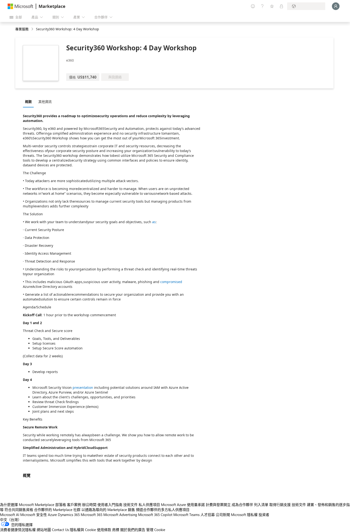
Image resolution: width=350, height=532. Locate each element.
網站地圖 (44, 529)
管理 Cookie (155, 529)
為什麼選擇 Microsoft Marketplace (27, 504)
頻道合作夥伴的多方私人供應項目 (163, 509)
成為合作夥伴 (242, 504)
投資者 (264, 514)
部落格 (60, 504)
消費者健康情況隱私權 (18, 529)
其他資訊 (45, 101)
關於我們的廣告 (132, 529)
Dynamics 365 (69, 514)
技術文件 (130, 504)
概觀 (28, 101)
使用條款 (104, 529)
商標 (115, 529)
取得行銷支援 (280, 504)
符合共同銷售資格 (19, 509)
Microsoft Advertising (120, 514)
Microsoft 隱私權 (244, 514)
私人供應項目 (149, 504)
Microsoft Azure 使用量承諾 (183, 504)
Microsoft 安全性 (33, 514)
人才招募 (207, 514)
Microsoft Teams (186, 514)
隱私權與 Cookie (83, 529)
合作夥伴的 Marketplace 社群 (57, 509)
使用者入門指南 (109, 504)
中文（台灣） (10, 519)
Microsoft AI (9, 514)
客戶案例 (74, 504)
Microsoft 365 (91, 514)
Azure (52, 514)
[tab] (29, 101)
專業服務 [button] (22, 29)
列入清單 (261, 504)
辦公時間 (89, 504)
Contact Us (60, 529)
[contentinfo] (33, 29)
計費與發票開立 (218, 504)
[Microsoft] (20, 6)
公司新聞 (223, 514)
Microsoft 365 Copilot (155, 514)
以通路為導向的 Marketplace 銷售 (108, 509)
